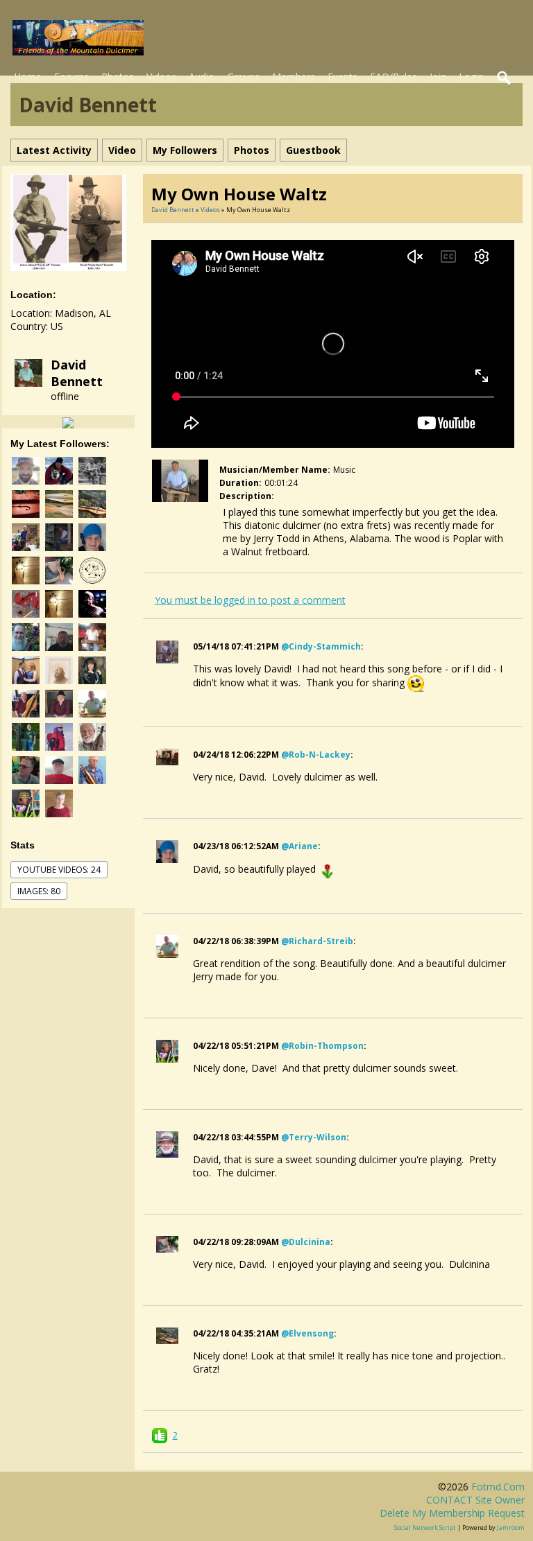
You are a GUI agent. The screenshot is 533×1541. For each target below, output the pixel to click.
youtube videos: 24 (59, 870)
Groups (243, 76)
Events (342, 76)
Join (438, 76)
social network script (425, 1527)
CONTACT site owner (475, 1499)
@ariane (299, 846)
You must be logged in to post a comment (250, 600)
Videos (161, 76)
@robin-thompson (322, 1046)
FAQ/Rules (393, 76)
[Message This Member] (68, 421)
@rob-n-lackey (315, 754)
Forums (71, 76)
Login (471, 76)
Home (28, 76)
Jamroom (511, 1527)
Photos (117, 76)
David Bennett (77, 373)
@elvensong (307, 1333)
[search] (504, 78)
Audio (201, 76)
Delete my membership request (452, 1513)
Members (293, 76)
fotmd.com (498, 1486)
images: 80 (38, 891)
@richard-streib (317, 941)
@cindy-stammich (321, 646)
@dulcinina (305, 1242)
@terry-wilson (313, 1137)
